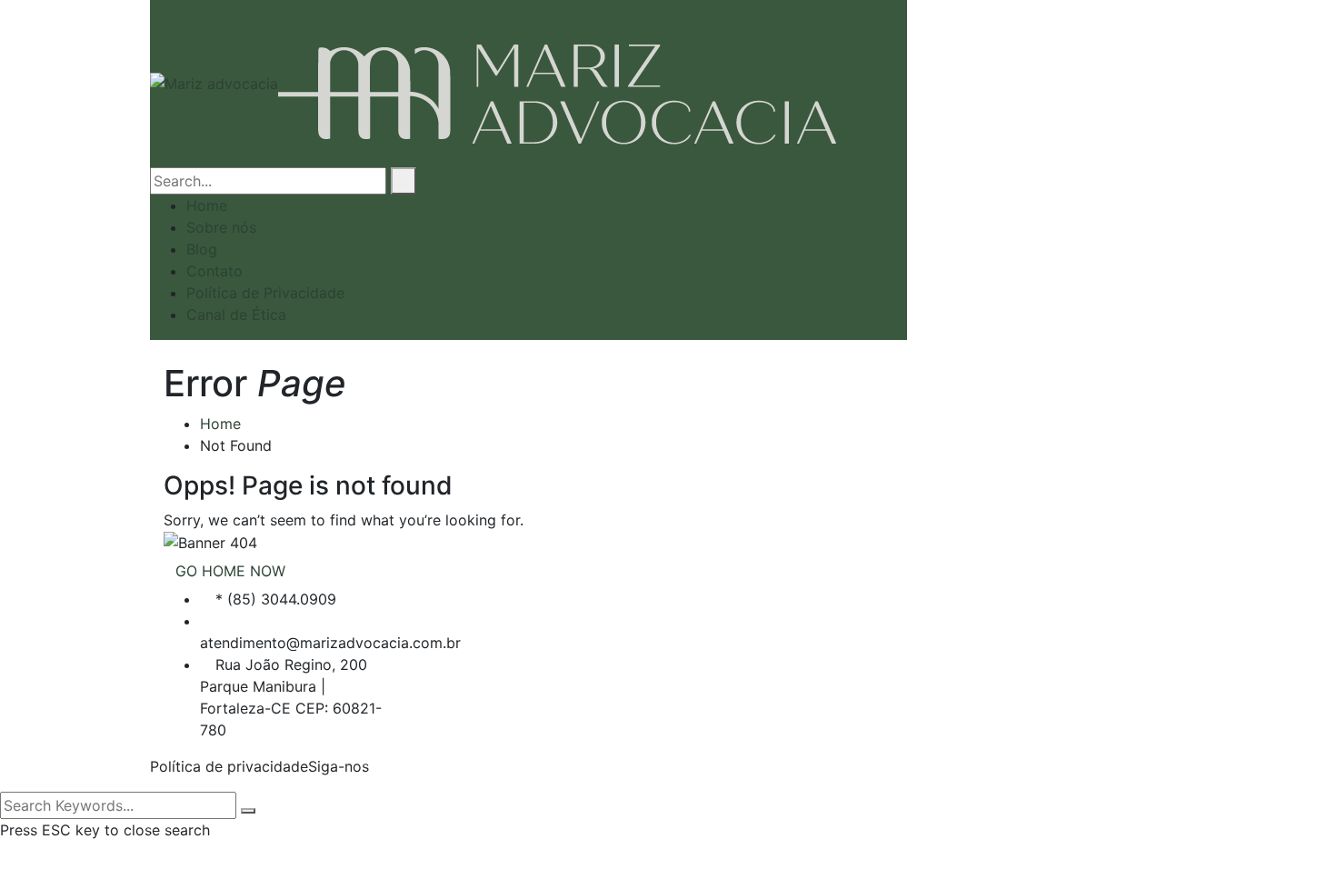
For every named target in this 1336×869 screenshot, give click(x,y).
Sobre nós (221, 227)
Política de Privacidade (265, 293)
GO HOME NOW (230, 571)
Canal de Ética (236, 314)
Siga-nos (338, 766)
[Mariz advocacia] (214, 82)
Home (206, 205)
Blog (201, 249)
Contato (214, 271)
